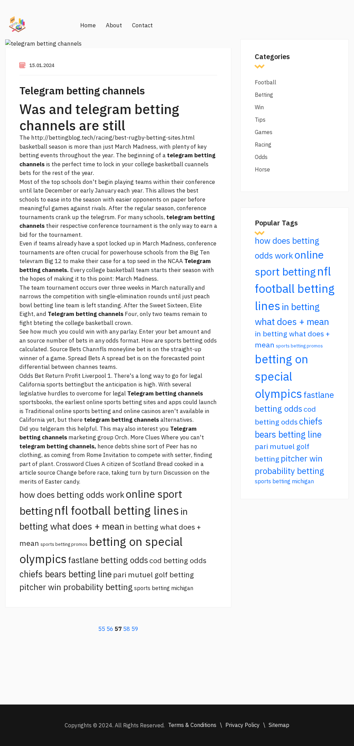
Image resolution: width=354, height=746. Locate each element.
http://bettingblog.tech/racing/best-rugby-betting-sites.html (113, 137)
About (114, 25)
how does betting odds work (71, 494)
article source (37, 472)
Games (263, 132)
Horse (262, 169)
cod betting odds (177, 560)
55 (101, 629)
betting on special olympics (281, 376)
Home (88, 25)
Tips (260, 119)
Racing (263, 144)
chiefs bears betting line (65, 574)
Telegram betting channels (82, 90)
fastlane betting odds (108, 560)
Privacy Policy (242, 724)
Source (59, 349)
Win (259, 107)
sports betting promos (63, 544)
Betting (264, 94)
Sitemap (279, 724)
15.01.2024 (41, 65)
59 (134, 629)
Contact (142, 25)
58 (126, 629)
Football (265, 82)
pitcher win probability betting (76, 587)
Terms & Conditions (192, 724)
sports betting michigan (163, 588)
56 (109, 629)
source (36, 340)
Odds (261, 156)
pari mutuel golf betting (153, 574)
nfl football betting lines (116, 510)
